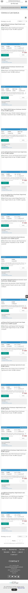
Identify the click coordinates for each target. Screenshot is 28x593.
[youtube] (18, 576)
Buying (22, 550)
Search (24, 7)
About (20, 552)
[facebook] (9, 576)
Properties (13, 550)
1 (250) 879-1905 (5, 61)
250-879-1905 (14, 3)
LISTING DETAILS (5, 55)
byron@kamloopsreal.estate (7, 62)
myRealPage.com (14, 583)
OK (14, 589)
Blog (14, 552)
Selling (6, 552)
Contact (14, 555)
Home (4, 550)
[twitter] (12, 576)
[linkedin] (15, 576)
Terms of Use (21, 588)
